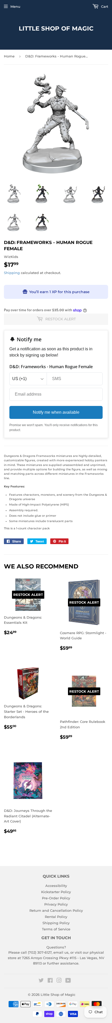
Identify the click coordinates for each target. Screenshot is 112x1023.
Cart (104, 6)
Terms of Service (56, 929)
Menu (15, 6)
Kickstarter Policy (56, 892)
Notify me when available (56, 412)
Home (9, 56)
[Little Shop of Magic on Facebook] (50, 981)
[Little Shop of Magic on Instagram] (59, 981)
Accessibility (56, 886)
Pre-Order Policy (56, 898)
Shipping (12, 273)
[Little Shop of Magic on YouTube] (68, 981)
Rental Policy (56, 917)
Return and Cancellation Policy (56, 910)
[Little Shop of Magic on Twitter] (41, 981)
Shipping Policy (56, 923)
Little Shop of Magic (56, 28)
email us (61, 952)
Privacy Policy (56, 904)
